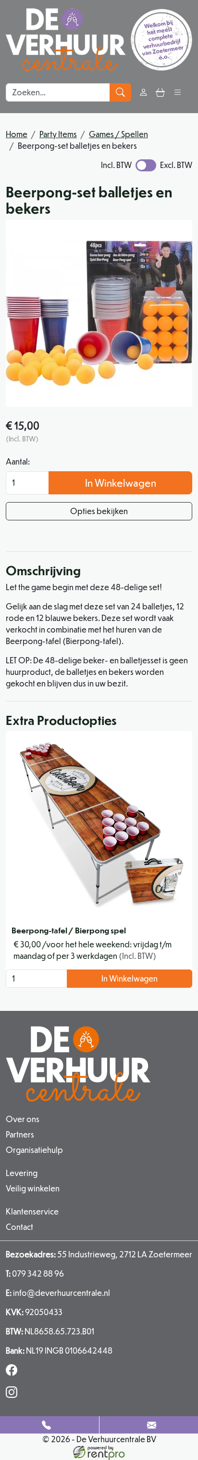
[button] (177, 92)
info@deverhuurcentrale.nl (58, 1293)
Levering (21, 1173)
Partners (20, 1134)
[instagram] (13, 1395)
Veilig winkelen (33, 1188)
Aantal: (18, 461)
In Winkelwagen (120, 483)
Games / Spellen (118, 134)
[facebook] (13, 1373)
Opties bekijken (99, 511)
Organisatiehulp (34, 1150)
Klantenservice (32, 1211)
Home (16, 134)
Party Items (58, 134)
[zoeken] (120, 92)
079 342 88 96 (35, 1273)
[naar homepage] (99, 40)
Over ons (22, 1119)
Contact (19, 1227)
